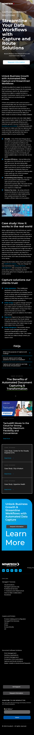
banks (17, 266)
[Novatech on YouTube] (7, 570)
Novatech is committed (9, 126)
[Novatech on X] (11, 570)
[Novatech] (10, 564)
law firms (22, 266)
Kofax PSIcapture (10, 327)
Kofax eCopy (9, 303)
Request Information (16, 62)
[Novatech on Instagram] (16, 570)
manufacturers (6, 268)
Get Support (16, 687)
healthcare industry (10, 264)
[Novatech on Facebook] (20, 570)
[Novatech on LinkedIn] (3, 570)
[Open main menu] (28, 3)
